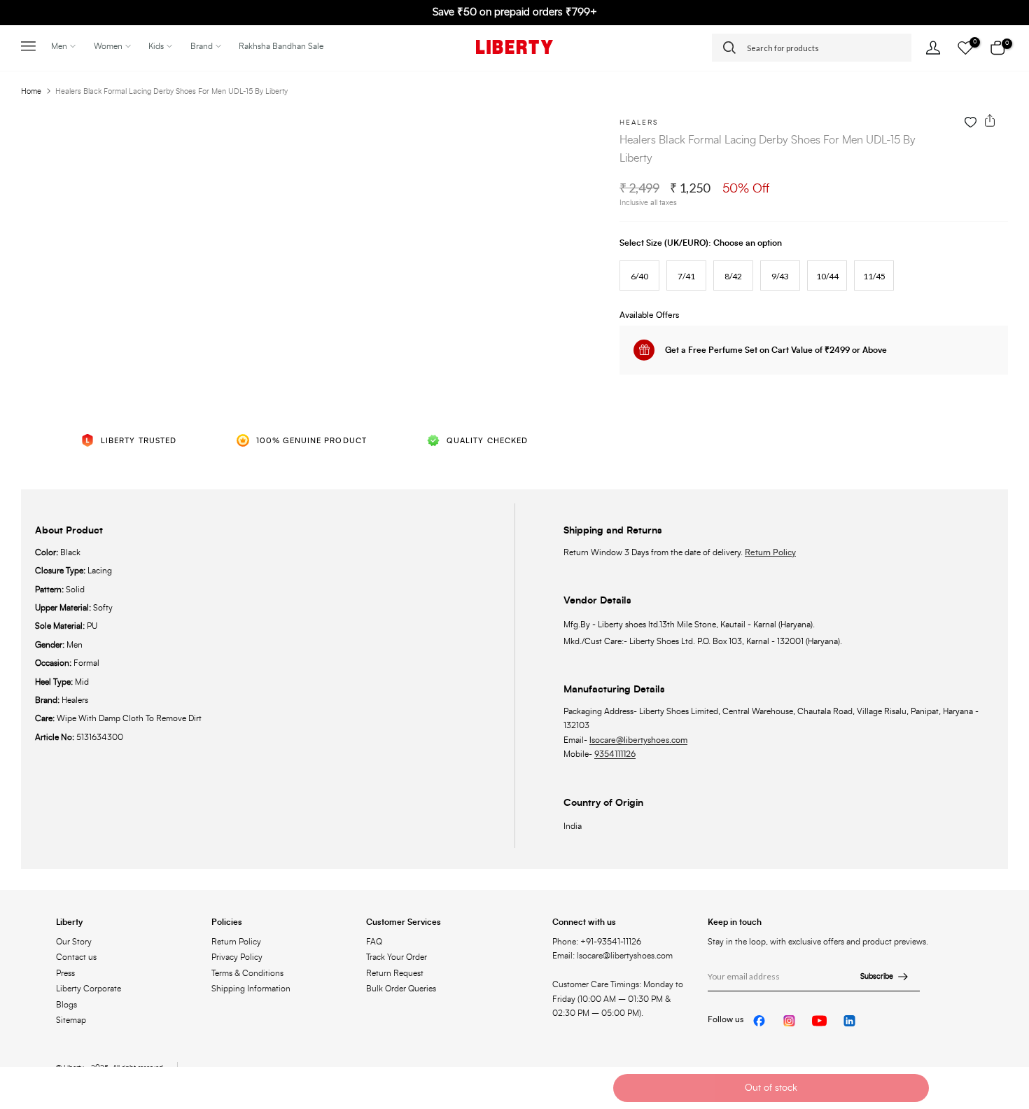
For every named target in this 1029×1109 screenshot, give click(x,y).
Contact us (76, 957)
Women (108, 46)
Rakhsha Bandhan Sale (281, 46)
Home (31, 91)
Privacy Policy (236, 957)
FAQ (374, 941)
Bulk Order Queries (401, 988)
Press (65, 973)
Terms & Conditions (247, 973)
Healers (639, 122)
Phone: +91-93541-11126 (596, 941)
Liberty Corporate (88, 988)
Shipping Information (250, 988)
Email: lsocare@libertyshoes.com (612, 955)
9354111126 (615, 754)
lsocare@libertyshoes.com (638, 740)
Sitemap (71, 1020)
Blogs (66, 1004)
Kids (156, 46)
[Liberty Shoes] (514, 46)
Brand (201, 46)
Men (59, 46)
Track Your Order (396, 957)
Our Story (74, 941)
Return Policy (770, 552)
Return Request (395, 973)
